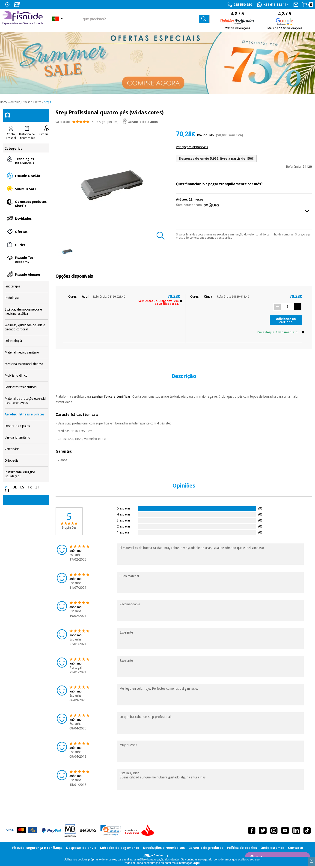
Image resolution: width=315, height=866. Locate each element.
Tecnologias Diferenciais (26, 160)
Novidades (26, 218)
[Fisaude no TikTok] (307, 830)
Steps (47, 102)
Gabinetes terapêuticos (26, 387)
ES (22, 487)
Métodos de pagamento (119, 848)
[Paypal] (51, 830)
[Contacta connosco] (296, 4)
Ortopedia (26, 460)
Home (4, 102)
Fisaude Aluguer (26, 274)
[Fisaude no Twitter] (263, 830)
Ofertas (26, 231)
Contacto (295, 848)
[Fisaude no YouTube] (285, 830)
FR (30, 487)
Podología (26, 298)
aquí (196, 863)
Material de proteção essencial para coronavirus (26, 401)
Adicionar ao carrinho (286, 320)
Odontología (26, 341)
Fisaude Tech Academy (26, 259)
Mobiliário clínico (26, 375)
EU (7, 491)
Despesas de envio (81, 848)
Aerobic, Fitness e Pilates (25, 102)
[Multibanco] (70, 830)
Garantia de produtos (205, 848)
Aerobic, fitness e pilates (26, 414)
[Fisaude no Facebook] (252, 830)
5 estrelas (123, 508)
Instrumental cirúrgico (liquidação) (26, 474)
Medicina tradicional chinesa (26, 364)
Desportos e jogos (26, 426)
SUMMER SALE (26, 188)
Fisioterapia (26, 286)
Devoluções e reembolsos (164, 848)
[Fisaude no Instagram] (274, 830)
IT (37, 487)
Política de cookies (242, 848)
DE (14, 487)
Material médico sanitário (26, 352)
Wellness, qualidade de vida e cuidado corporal (26, 327)
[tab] (11, 132)
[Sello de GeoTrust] (111, 830)
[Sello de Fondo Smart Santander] (140, 830)
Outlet (26, 244)
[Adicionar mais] (297, 306)
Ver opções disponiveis (192, 147)
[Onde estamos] (8, 4)
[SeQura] (87, 830)
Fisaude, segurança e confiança (37, 848)
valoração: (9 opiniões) (87, 122)
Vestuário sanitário (26, 437)
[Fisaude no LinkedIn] (296, 830)
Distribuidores (47, 134)
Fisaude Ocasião (26, 175)
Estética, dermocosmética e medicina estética (26, 311)
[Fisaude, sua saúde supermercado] (23, 18)
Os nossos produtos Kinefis (26, 203)
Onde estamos (272, 848)
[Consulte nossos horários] (17, 4)
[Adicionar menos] (277, 306)
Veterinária (26, 449)
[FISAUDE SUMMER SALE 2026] (157, 63)
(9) (260, 508)
